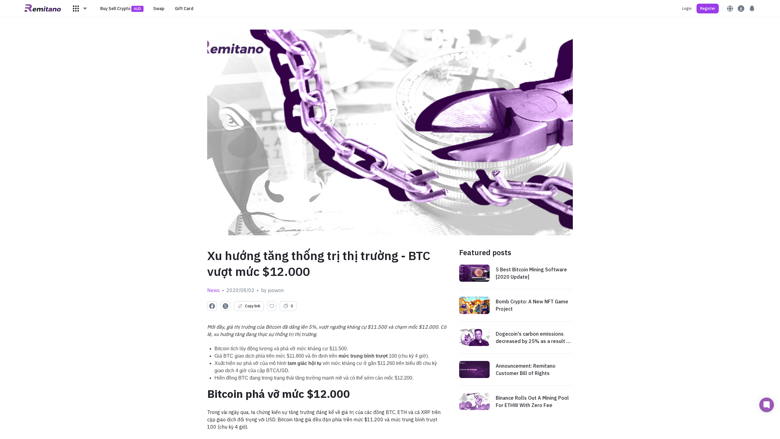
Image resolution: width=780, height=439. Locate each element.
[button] (80, 8)
